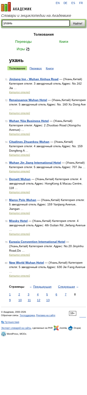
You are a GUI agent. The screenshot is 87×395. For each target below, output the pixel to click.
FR (81, 3)
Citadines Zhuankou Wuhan (29, 141)
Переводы (23, 41)
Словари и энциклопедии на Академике (36, 15)
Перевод (36, 68)
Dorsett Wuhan (20, 179)
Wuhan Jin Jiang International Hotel (35, 162)
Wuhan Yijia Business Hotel (29, 121)
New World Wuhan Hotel (26, 262)
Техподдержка (27, 315)
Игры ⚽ (23, 49)
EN (58, 3)
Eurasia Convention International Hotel (37, 241)
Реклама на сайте (45, 315)
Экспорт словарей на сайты (16, 328)
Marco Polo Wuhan (22, 200)
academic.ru (16, 6)
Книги (63, 41)
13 (48, 300)
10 (20, 300)
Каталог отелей (19, 92)
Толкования (44, 34)
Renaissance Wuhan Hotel (28, 100)
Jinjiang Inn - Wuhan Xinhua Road (33, 79)
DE (65, 3)
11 (29, 300)
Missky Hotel (18, 220)
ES (73, 3)
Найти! (77, 23)
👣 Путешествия (10, 322)
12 (38, 300)
